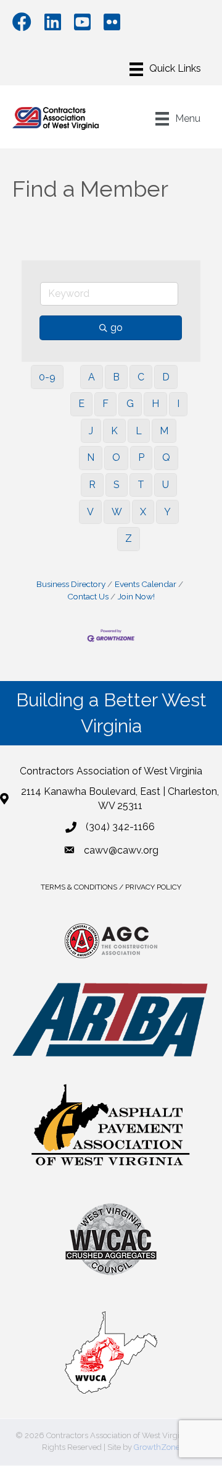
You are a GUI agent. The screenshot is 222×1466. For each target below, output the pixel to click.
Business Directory (70, 584)
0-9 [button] (47, 377)
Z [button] (128, 538)
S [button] (116, 485)
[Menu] (165, 69)
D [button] (166, 377)
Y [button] (167, 512)
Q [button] (166, 457)
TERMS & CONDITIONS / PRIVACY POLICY (111, 887)
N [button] (90, 457)
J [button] (91, 431)
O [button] (116, 457)
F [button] (105, 403)
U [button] (165, 485)
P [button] (141, 457)
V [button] (90, 512)
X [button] (143, 512)
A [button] (91, 377)
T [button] (141, 485)
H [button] (155, 403)
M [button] (164, 431)
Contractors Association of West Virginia (111, 771)
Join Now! (136, 596)
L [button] (139, 431)
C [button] (141, 377)
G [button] (130, 403)
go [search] (116, 327)
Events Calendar (145, 584)
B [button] (116, 377)
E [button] (81, 403)
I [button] (178, 403)
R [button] (92, 485)
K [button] (114, 431)
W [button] (117, 512)
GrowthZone (157, 1447)
